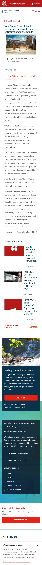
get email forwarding (28, 443)
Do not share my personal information (16, 561)
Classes (10, 477)
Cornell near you (14, 485)
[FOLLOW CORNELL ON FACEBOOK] (7, 537)
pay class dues (26, 446)
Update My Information (18, 453)
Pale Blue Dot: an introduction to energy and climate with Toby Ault (31, 280)
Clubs (9, 473)
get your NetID (10, 446)
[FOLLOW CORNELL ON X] (3, 537)
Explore (21, 398)
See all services (14, 460)
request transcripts (11, 443)
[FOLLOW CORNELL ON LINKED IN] (11, 537)
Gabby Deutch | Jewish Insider (23, 232)
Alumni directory (14, 489)
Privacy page (29, 557)
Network (10, 481)
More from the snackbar (11, 326)
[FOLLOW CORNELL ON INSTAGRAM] (15, 537)
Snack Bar (12, 21)
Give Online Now (21, 520)
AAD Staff (11, 69)
